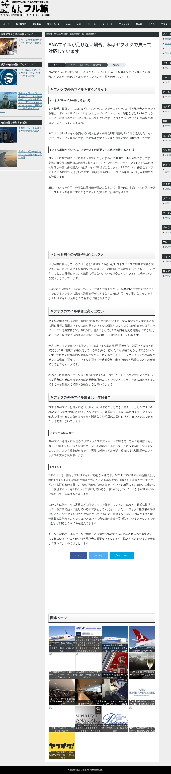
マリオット (108, 24)
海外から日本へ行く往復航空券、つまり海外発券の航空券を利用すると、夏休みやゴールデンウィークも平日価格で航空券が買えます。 (21, 102)
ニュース (92, 24)
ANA (68, 24)
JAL (79, 24)
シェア (78, 555)
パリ (167, 203)
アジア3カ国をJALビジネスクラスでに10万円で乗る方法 (29, 73)
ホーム (6, 24)
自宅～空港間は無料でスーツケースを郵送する (30, 42)
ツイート (98, 555)
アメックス (124, 24)
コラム (152, 24)
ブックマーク (122, 555)
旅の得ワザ (21, 24)
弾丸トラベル (53, 24)
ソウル (168, 126)
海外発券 (37, 24)
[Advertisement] (101, 224)
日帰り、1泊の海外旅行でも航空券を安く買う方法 (30, 154)
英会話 (139, 24)
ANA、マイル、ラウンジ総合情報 (86, 65)
